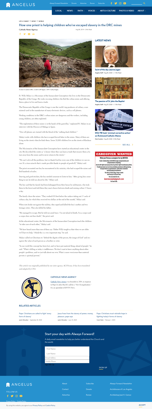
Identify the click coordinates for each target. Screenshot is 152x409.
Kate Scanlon (99, 139)
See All (126, 145)
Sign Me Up (49, 365)
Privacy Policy (37, 405)
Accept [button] (142, 405)
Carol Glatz (100, 320)
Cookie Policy (21, 401)
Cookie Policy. (50, 405)
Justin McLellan (23, 320)
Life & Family (24, 21)
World (41, 21)
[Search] (144, 3)
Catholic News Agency (28, 29)
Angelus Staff (99, 73)
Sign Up (103, 368)
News (33, 21)
